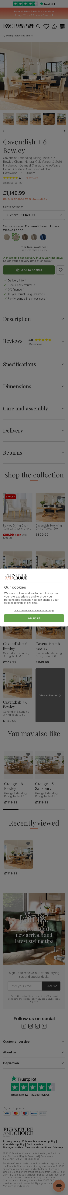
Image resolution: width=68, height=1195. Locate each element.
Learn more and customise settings (34, 610)
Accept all (34, 618)
